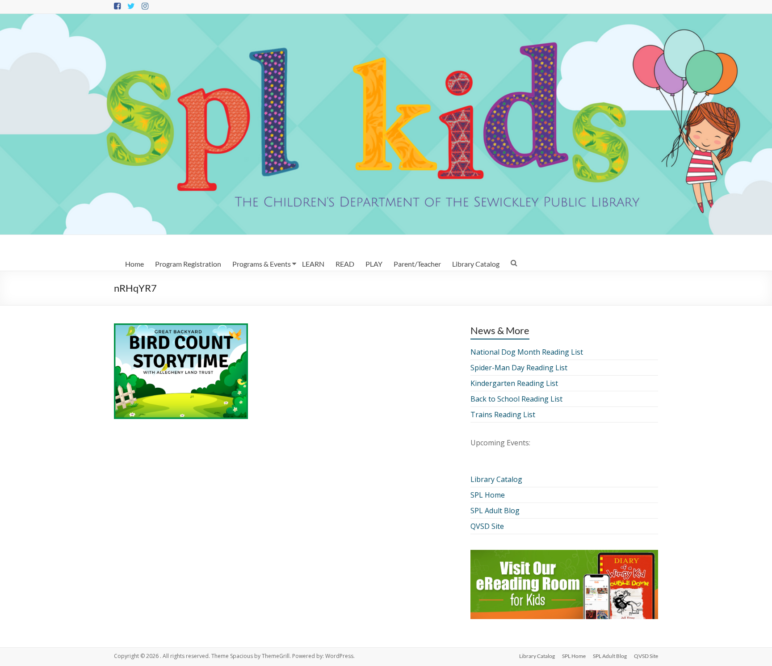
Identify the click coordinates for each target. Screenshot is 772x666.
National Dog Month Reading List (526, 352)
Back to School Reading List (516, 399)
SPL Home (487, 495)
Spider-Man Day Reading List (518, 368)
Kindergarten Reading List (514, 383)
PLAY (373, 264)
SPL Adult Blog (495, 510)
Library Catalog (475, 264)
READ (345, 264)
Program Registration (188, 264)
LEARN (313, 264)
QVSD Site (487, 526)
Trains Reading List (502, 414)
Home (134, 264)
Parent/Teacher (417, 264)
